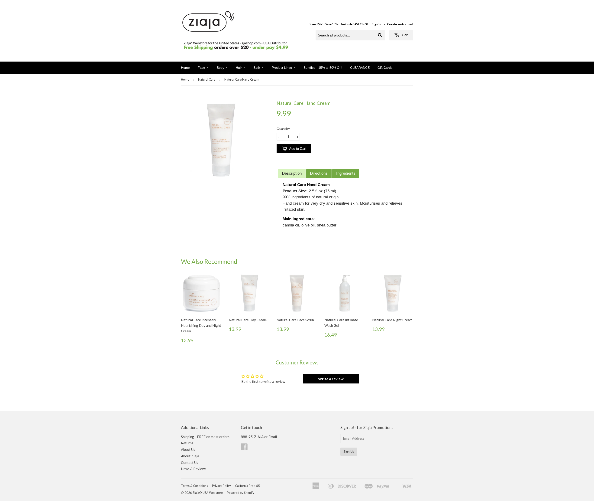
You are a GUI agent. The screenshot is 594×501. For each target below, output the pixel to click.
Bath (257, 67)
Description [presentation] (292, 173)
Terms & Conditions (194, 486)
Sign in (376, 24)
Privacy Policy (221, 486)
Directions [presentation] (319, 173)
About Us (188, 449)
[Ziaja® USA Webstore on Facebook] (244, 448)
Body (221, 67)
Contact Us (189, 462)
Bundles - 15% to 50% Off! (322, 67)
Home (185, 67)
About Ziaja (190, 456)
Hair (239, 67)
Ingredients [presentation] (345, 173)
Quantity (283, 129)
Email (272, 437)
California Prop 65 (247, 486)
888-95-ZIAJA (252, 437)
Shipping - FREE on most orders (205, 437)
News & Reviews (193, 469)
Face (202, 67)
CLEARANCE (360, 67)
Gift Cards (385, 67)
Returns (187, 443)
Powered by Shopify (240, 492)
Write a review (331, 379)
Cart (404, 35)
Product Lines (282, 67)
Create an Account (400, 24)
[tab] (292, 173)
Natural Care (206, 79)
